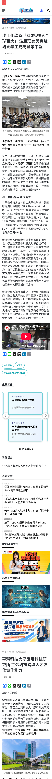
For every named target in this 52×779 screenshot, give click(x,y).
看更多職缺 (25, 449)
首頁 (6, 28)
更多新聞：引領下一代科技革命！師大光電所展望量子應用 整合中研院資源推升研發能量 (26, 144)
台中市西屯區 (18, 397)
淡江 (20, 365)
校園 (12, 28)
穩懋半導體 (24, 163)
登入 (20, 465)
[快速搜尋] (48, 11)
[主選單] (3, 11)
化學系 (9, 365)
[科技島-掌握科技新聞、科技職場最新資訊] (26, 10)
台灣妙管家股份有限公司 (23, 407)
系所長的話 (21, 28)
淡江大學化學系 (11, 76)
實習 (46, 167)
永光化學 (10, 163)
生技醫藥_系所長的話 (15, 372)
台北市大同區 (18, 423)
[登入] (41, 12)
